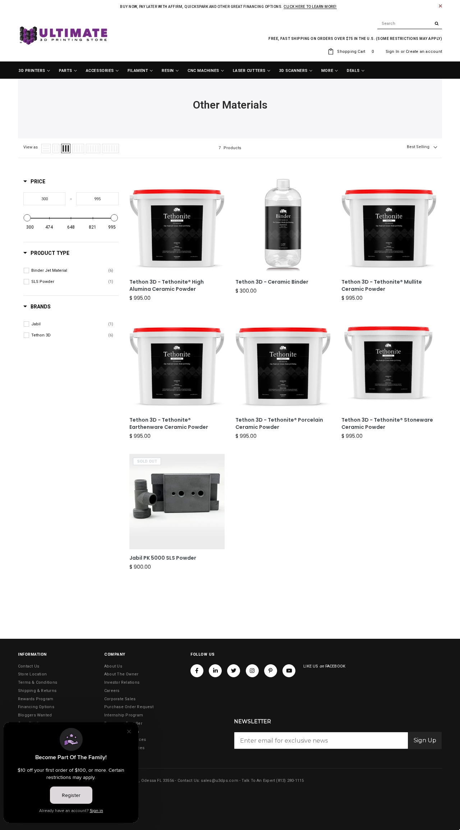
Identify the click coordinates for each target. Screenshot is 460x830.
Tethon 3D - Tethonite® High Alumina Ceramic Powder (166, 286)
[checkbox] (72, 270)
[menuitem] (34, 70)
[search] (409, 23)
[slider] (27, 217)
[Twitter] (233, 670)
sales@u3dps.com (219, 780)
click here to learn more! (310, 7)
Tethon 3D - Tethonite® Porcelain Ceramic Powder (279, 424)
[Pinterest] (270, 670)
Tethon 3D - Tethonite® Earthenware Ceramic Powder (168, 424)
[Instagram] (252, 670)
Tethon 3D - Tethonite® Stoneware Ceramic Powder (387, 424)
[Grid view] (55, 148)
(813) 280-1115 (290, 780)
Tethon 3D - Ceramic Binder (271, 282)
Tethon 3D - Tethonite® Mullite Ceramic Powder (381, 286)
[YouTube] (288, 670)
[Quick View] (217, 222)
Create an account (424, 51)
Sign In (393, 51)
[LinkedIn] (215, 670)
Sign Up (425, 740)
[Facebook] (196, 670)
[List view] (46, 148)
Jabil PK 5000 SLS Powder (162, 558)
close (440, 6)
